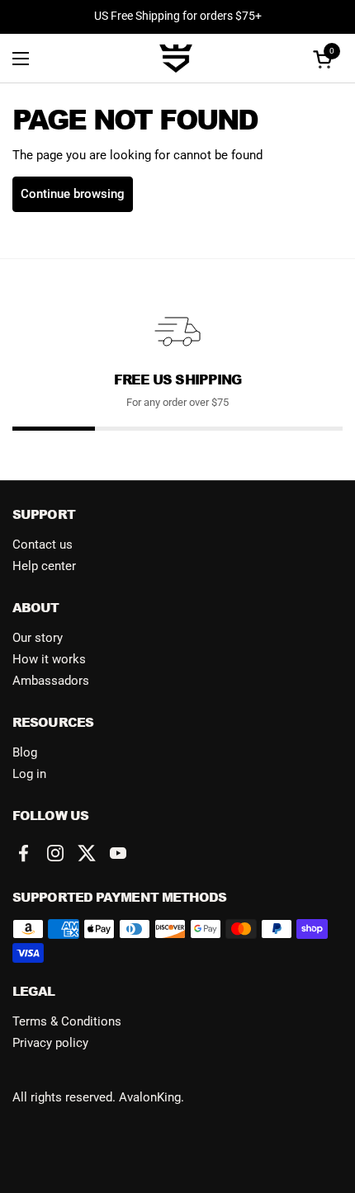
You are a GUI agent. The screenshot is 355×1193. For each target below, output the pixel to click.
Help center (44, 566)
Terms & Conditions (66, 1021)
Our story (37, 637)
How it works (49, 659)
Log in (29, 773)
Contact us (42, 544)
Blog (24, 752)
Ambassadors (50, 680)
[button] (325, 59)
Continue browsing (73, 193)
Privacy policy (50, 1042)
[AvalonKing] (175, 58)
